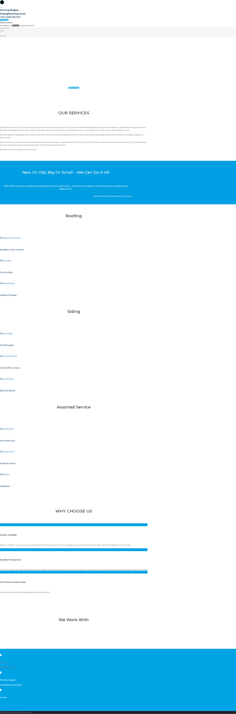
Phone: (3, 662)
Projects (22, 25)
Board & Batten (7, 390)
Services (15, 25)
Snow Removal (7, 441)
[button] (73, 88)
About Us (8, 25)
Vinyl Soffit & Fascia (9, 368)
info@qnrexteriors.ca (10, 702)
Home (2, 25)
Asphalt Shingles (8, 295)
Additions (5, 486)
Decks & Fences (8, 463)
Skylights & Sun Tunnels (12, 249)
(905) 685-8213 (14, 17)
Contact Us (30, 25)
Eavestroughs (7, 345)
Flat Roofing (6, 272)
